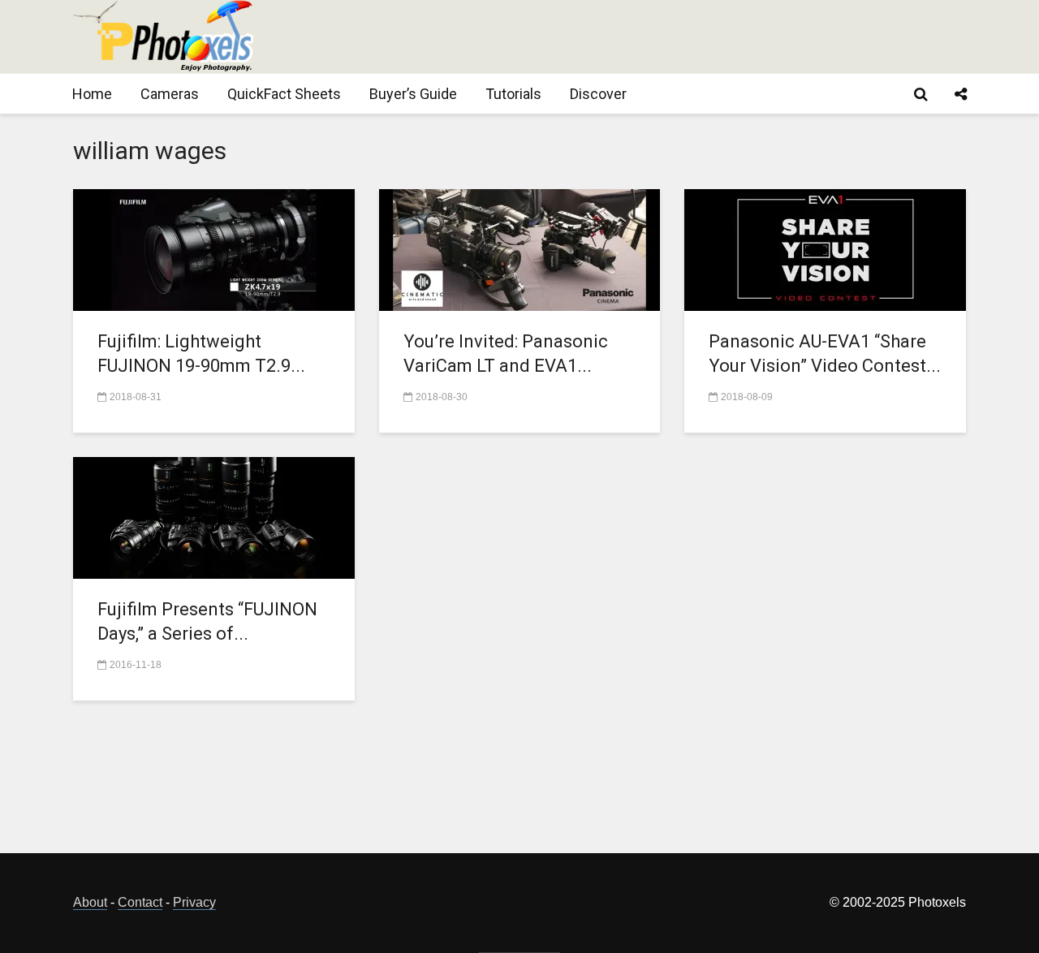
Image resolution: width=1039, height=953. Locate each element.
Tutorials (513, 93)
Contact (140, 902)
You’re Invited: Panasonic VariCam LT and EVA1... (505, 353)
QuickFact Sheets (284, 93)
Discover (598, 93)
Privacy (194, 902)
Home (92, 93)
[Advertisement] (670, 36)
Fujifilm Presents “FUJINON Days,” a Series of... (207, 621)
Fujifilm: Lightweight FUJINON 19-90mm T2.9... (201, 353)
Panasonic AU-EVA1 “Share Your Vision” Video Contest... (825, 353)
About (90, 902)
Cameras (169, 93)
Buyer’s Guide (413, 93)
